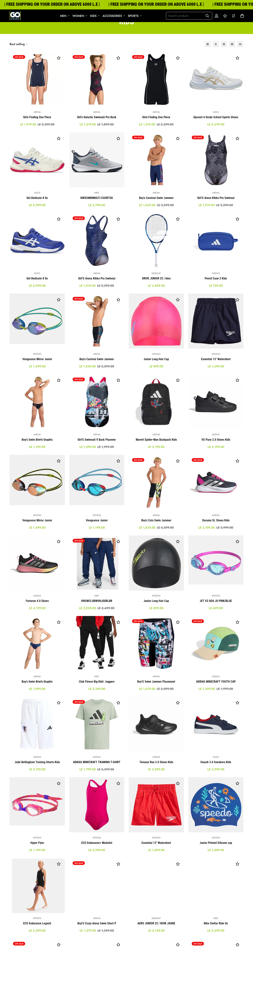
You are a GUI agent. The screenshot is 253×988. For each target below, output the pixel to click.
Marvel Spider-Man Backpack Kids (156, 439)
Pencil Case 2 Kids (216, 278)
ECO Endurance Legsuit (37, 923)
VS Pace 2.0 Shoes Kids (216, 439)
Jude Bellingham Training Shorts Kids (37, 762)
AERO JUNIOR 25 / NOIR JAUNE (156, 923)
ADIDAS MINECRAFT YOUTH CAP (216, 681)
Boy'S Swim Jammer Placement (156, 681)
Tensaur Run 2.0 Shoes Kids (156, 762)
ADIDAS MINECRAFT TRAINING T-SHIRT (96, 762)
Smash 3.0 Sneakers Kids (215, 762)
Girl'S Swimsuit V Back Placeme (97, 439)
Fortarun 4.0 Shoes (37, 601)
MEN (63, 16)
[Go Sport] (15, 15)
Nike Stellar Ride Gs (216, 923)
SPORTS (133, 16)
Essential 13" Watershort (216, 359)
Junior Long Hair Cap (156, 359)
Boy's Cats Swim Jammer (156, 520)
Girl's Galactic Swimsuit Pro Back (96, 117)
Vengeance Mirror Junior (37, 359)
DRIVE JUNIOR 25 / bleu (156, 278)
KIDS (93, 16)
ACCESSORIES (112, 16)
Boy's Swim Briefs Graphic (37, 439)
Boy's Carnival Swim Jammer (156, 198)
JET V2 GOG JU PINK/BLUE (216, 601)
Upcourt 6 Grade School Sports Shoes (215, 117)
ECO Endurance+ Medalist (96, 843)
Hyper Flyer (37, 843)
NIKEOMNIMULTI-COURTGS (96, 198)
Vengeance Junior (97, 520)
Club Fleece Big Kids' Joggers (96, 681)
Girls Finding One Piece (37, 117)
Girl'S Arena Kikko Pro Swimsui (215, 198)
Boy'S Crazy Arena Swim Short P (96, 923)
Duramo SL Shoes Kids (215, 520)
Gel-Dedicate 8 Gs (37, 198)
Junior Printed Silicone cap (216, 843)
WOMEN (78, 16)
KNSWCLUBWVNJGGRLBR (96, 601)
